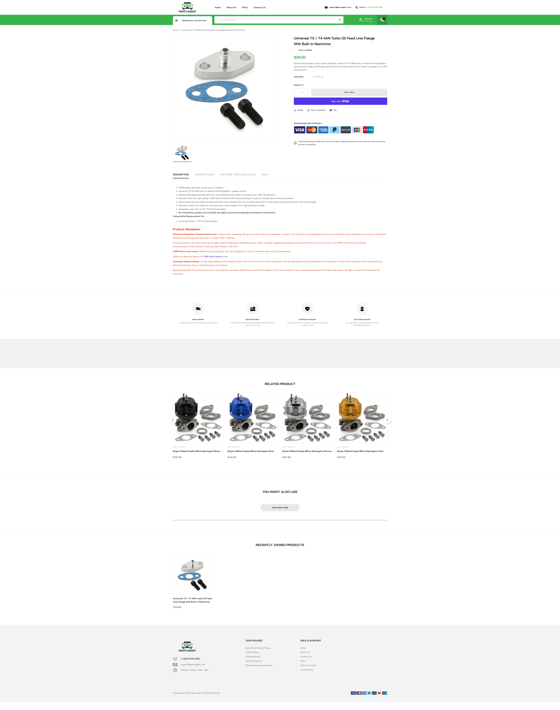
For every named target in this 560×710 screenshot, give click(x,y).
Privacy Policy (252, 652)
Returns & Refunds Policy (238, 174)
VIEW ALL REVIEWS (305, 50)
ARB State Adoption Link (216, 256)
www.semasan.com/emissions (187, 246)
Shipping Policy (205, 174)
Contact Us (306, 656)
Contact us (260, 7)
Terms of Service (253, 661)
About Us (304, 652)
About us (231, 7)
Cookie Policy (306, 669)
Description (181, 174)
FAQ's (245, 7)
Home (218, 7)
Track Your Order (308, 665)
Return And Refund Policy (258, 648)
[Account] (360, 20)
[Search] (339, 20)
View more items (280, 507)
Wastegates (179, 447)
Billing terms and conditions (259, 665)
